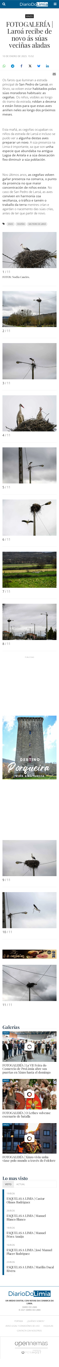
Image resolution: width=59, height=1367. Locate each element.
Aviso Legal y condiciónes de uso (22, 1325)
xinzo (10, 224)
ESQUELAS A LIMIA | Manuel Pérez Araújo (26, 1235)
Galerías (11, 1027)
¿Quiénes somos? (35, 1321)
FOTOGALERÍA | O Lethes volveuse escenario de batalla (26, 1114)
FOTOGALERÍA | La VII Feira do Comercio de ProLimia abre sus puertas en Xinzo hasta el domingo (26, 1068)
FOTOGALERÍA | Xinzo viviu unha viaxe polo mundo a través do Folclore (29, 1159)
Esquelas (48, 1325)
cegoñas (21, 224)
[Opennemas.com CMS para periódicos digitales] (31, 1347)
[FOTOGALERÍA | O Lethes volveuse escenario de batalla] (29, 1094)
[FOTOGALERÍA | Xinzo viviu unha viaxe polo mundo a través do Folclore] (29, 1138)
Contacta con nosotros (29, 1330)
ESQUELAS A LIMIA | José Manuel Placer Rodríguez (29, 1252)
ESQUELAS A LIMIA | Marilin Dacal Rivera (30, 1269)
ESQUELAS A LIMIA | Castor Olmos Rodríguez (26, 1200)
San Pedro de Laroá (37, 224)
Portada (18, 1321)
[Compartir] (4, 66)
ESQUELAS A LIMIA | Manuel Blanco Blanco (26, 1217)
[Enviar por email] (54, 74)
